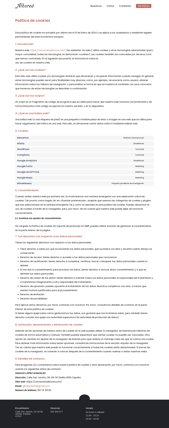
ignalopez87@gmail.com (36, 386)
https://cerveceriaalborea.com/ (48, 50)
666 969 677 (56, 411)
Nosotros (96, 6)
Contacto (125, 6)
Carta (110, 6)
